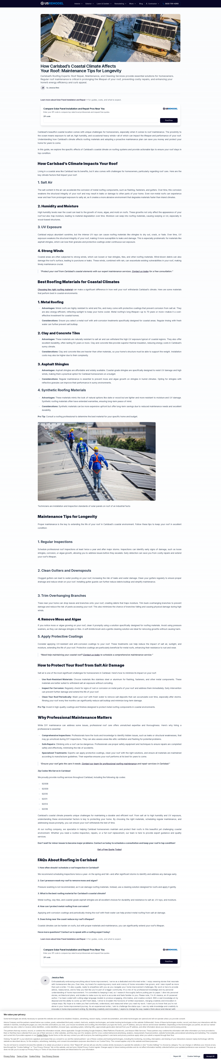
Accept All (210, 1056)
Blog (141, 4)
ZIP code (46, 116)
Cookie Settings (193, 1056)
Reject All (177, 1056)
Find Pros (169, 120)
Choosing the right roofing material (55, 289)
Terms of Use (22, 1056)
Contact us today (140, 271)
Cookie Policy (42, 1035)
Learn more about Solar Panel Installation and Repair (63, 100)
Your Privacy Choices (50, 1056)
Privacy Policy (9, 1056)
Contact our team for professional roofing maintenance (109, 763)
